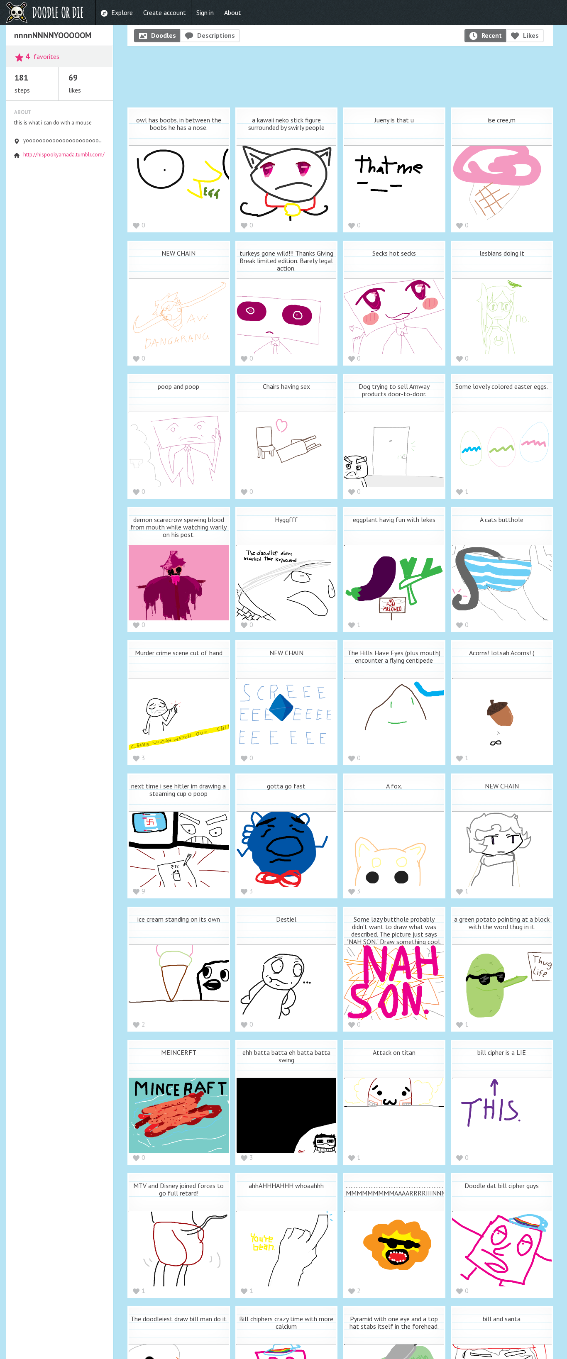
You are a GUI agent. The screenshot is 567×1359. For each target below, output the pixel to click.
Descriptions (216, 35)
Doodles (163, 35)
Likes (531, 35)
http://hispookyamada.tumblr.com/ (64, 154)
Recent (491, 35)
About (232, 12)
